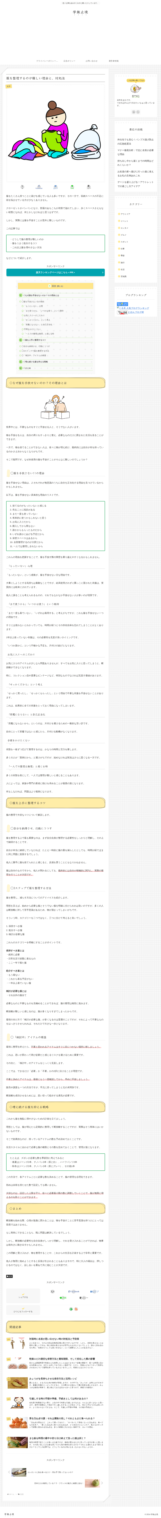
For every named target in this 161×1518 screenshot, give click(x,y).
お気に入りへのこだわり (34, 315)
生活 (10, 1276)
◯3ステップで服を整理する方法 (35, 351)
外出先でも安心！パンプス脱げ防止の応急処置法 (135, 141)
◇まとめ (27, 368)
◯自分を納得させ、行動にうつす (36, 346)
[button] (89, 187)
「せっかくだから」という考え (37, 320)
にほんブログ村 (136, 312)
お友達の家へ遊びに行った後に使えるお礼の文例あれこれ (135, 173)
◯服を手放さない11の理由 (33, 302)
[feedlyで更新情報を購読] (71, 1309)
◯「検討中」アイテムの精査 (34, 355)
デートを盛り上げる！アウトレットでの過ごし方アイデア (135, 184)
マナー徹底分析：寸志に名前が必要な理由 (135, 152)
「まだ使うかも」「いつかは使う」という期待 (44, 311)
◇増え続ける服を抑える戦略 (35, 362)
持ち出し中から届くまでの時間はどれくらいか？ (135, 163)
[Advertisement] (80, 38)
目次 (54, 286)
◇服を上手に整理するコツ (34, 340)
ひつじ (136, 96)
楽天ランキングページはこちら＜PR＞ (55, 272)
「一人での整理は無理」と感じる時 (39, 334)
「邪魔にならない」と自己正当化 (38, 324)
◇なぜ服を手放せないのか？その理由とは (41, 295)
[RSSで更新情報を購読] (76, 1309)
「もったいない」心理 (33, 306)
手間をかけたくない (32, 329)
